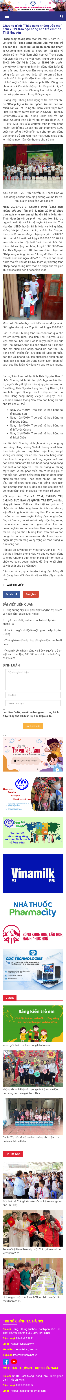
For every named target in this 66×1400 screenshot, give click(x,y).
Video (10, 998)
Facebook (12, 594)
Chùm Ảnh (13, 1154)
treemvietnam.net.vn (25, 1354)
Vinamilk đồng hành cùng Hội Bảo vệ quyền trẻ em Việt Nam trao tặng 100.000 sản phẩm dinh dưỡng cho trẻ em (32, 654)
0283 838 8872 (24, 1385)
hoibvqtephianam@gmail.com (28, 1390)
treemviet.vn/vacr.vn (26, 1349)
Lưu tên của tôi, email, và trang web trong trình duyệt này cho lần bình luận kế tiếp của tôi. (31, 714)
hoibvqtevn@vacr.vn (22, 1343)
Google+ (30, 594)
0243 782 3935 (24, 1338)
